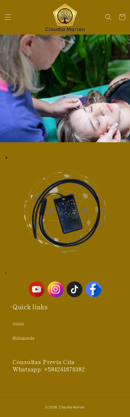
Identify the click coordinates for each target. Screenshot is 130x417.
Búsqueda (24, 338)
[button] (8, 17)
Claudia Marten (72, 407)
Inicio (18, 324)
